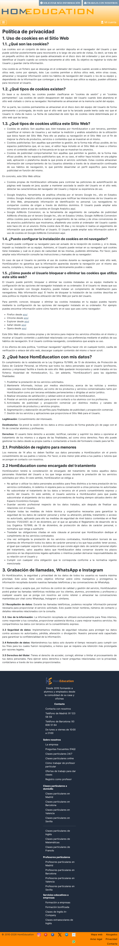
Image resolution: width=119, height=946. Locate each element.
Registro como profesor (58, 779)
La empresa (51, 744)
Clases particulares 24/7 (58, 753)
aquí (25, 314)
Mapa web (96, 934)
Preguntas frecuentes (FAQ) (60, 749)
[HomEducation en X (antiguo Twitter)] (60, 934)
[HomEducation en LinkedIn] (66, 934)
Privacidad (111, 939)
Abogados (111, 934)
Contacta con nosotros (58, 708)
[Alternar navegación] (3, 22)
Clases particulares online (59, 758)
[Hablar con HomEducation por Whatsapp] (73, 941)
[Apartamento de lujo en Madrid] (73, 934)
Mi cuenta (110, 22)
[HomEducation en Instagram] (39, 934)
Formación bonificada (57, 907)
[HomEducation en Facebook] (53, 934)
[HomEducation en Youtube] (46, 934)
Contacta (112, 943)
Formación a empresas (57, 902)
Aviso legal (96, 939)
